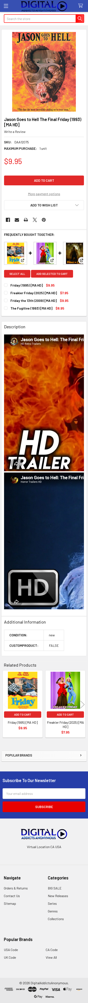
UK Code (10, 957)
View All (51, 957)
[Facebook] (8, 220)
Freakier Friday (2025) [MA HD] (33, 293)
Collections (56, 919)
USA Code (11, 950)
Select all (17, 273)
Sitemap (10, 903)
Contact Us (12, 896)
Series (52, 903)
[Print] (26, 220)
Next (82, 704)
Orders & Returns (16, 888)
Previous (5, 704)
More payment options (44, 194)
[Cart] (81, 6)
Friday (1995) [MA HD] (26, 285)
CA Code (52, 950)
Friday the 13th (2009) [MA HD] (33, 300)
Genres (53, 911)
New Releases (58, 896)
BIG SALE (55, 888)
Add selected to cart (52, 273)
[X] (35, 220)
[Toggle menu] (6, 6)
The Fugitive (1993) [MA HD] (31, 308)
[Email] (17, 220)
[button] (44, 205)
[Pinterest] (44, 220)
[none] (44, 72)
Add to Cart (22, 714)
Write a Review (15, 132)
